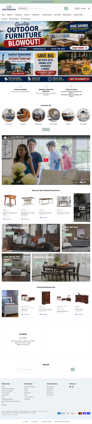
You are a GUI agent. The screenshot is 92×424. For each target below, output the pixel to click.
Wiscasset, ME (50, 395)
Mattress (9, 15)
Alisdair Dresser (79, 309)
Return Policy (27, 393)
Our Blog (4, 405)
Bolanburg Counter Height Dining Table (28, 213)
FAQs (25, 395)
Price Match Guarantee (29, 386)
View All (46, 129)
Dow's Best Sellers (26, 19)
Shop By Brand (67, 15)
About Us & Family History (8, 388)
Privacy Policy (5, 395)
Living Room (18, 15)
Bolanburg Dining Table (45, 213)
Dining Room (35, 15)
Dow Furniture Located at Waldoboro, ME (21, 412)
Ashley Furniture (6, 216)
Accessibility (27, 399)
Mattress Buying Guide (7, 399)
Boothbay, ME (50, 388)
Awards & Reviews (28, 397)
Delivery (26, 388)
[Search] (66, 8)
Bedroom (27, 15)
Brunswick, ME (50, 386)
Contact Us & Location (7, 391)
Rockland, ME (50, 393)
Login (84, 8)
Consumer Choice (78, 15)
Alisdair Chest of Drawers (45, 309)
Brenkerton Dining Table (63, 213)
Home (3, 15)
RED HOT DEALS (14, 19)
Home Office (57, 15)
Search (3, 386)
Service (26, 391)
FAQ (3, 397)
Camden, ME (50, 391)
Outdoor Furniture (47, 15)
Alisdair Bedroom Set (62, 311)
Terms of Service (6, 393)
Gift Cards (4, 19)
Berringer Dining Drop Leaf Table (10, 213)
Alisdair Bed (24, 309)
